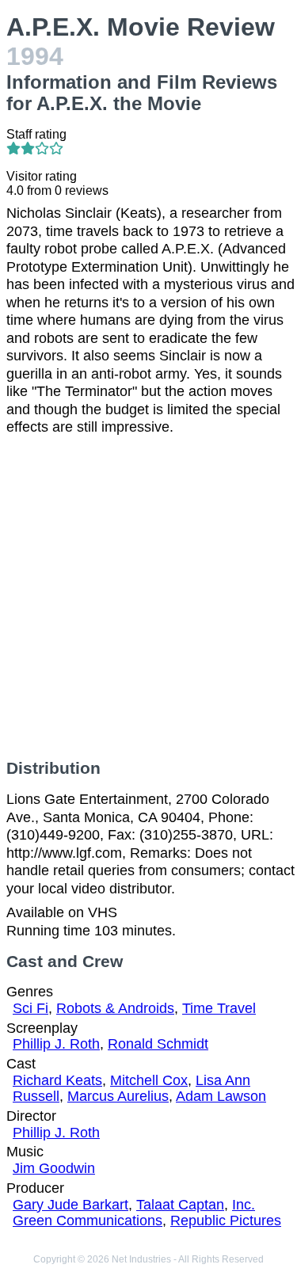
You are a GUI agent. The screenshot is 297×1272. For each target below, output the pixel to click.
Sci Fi (30, 1008)
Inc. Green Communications (134, 1213)
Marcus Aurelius (118, 1096)
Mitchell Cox (149, 1080)
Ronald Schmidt (158, 1044)
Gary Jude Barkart (70, 1205)
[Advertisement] (148, 597)
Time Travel (219, 1008)
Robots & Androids (115, 1008)
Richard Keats (57, 1080)
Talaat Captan (180, 1205)
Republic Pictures (225, 1220)
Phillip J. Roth (56, 1044)
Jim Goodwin (54, 1168)
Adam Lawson (221, 1096)
